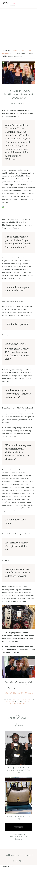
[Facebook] (13, 861)
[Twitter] (16, 861)
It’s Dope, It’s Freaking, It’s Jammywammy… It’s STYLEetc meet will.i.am (18, 770)
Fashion (31, 699)
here (28, 688)
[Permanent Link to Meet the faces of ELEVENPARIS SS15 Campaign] (18, 831)
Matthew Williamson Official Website (18, 693)
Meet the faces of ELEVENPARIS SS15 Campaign (18, 836)
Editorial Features (20, 699)
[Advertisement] (18, 19)
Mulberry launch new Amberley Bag (19, 817)
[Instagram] (20, 861)
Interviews (10, 701)
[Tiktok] (23, 861)
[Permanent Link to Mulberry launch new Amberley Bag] (18, 813)
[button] (33, 4)
